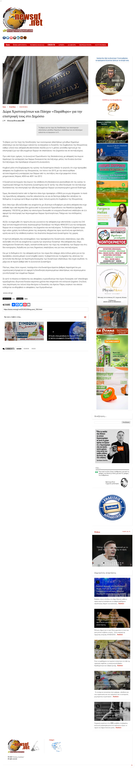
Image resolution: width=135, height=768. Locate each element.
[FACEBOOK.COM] (4, 39)
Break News (12, 107)
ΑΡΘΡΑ (61, 44)
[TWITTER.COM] (7, 39)
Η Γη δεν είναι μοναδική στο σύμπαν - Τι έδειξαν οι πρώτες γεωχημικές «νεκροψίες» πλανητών (66, 336)
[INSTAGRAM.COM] (14, 39)
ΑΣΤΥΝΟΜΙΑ (100, 44)
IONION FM (51, 44)
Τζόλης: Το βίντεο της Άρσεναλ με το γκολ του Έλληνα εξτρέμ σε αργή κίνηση (112, 549)
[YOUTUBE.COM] (11, 39)
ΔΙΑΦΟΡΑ (72, 44)
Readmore (112, 558)
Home (8, 44)
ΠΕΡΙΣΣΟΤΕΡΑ (85, 44)
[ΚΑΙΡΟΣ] (18, 39)
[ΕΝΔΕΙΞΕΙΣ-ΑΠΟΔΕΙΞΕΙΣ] (21, 39)
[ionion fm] (25, 39)
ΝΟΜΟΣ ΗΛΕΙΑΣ (37, 44)
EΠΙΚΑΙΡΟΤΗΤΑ (20, 44)
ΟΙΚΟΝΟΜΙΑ (23, 107)
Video (97, 531)
